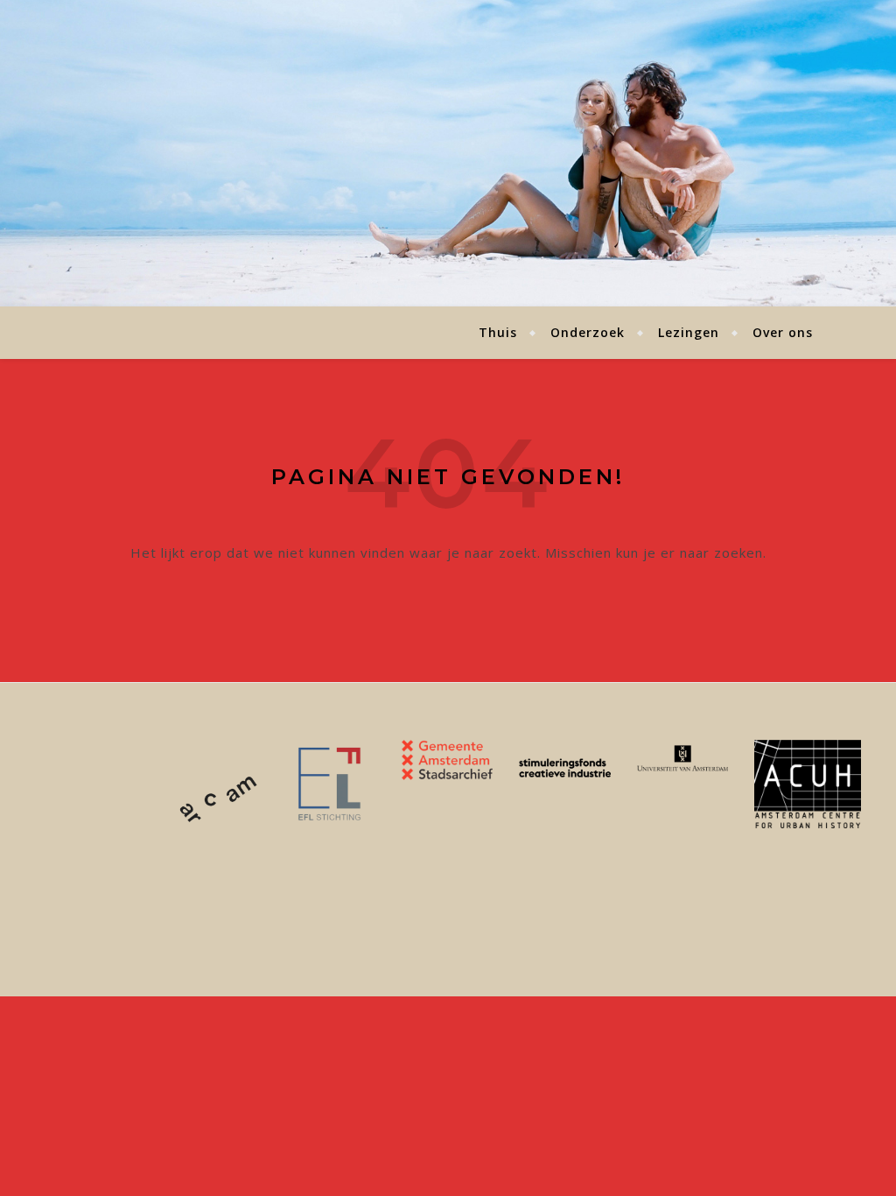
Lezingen (688, 332)
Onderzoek (587, 332)
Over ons (782, 332)
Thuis (498, 332)
